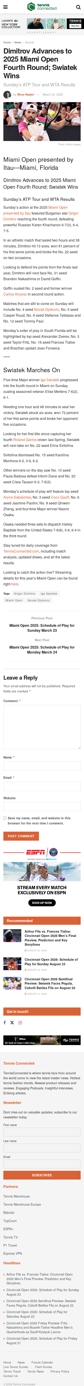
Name (9, 757)
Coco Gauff (60, 497)
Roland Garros (25, 439)
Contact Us (10, 1376)
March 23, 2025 (53, 94)
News (17, 42)
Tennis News (35, 1371)
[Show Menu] (5, 6)
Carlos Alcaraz (15, 294)
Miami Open (14, 600)
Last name (10, 1141)
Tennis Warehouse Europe (22, 1204)
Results (29, 42)
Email (9, 777)
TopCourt (10, 1220)
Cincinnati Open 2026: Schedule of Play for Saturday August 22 (36, 1314)
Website (9, 798)
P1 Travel (10, 1245)
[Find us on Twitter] (12, 1022)
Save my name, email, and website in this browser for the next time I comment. (39, 820)
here (14, 584)
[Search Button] (78, 6)
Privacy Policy (60, 1371)
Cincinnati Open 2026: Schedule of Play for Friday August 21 (41, 1340)
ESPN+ (8, 1229)
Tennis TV (10, 1237)
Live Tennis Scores (15, 1367)
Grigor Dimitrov (25, 593)
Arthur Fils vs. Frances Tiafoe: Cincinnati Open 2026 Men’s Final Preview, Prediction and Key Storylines (50, 938)
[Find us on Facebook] (4, 1022)
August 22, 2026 (37, 950)
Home (7, 42)
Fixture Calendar (42, 1362)
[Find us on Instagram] (20, 1022)
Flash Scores (43, 1367)
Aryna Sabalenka (17, 497)
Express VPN (12, 1253)
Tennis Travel (12, 1371)
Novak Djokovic (46, 309)
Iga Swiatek (50, 379)
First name (10, 1125)
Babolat (8, 1212)
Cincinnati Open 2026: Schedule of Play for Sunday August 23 (51, 961)
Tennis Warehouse (16, 1196)
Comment (12, 701)
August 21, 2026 (37, 993)
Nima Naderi (25, 94)
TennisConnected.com (21, 551)
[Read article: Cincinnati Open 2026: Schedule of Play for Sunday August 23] (12, 963)
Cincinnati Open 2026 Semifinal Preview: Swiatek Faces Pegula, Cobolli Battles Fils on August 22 (50, 983)
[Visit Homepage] (42, 6)
